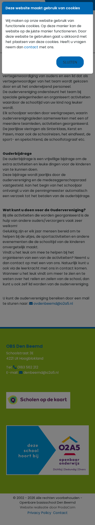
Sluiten (70, 62)
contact (31, 47)
